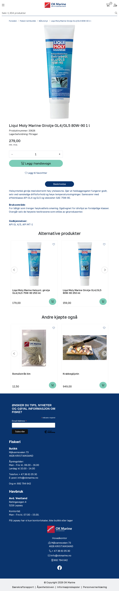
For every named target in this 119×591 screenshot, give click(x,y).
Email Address (19, 421)
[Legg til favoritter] (54, 244)
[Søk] (116, 13)
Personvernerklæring (95, 587)
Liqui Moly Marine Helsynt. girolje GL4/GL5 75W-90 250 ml (31, 291)
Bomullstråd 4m (21, 373)
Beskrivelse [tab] (59, 184)
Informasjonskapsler (68, 587)
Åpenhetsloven (45, 587)
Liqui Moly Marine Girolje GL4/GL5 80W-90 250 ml (82, 291)
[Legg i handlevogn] (52, 301)
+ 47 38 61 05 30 (61, 550)
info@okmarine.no (61, 555)
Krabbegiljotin (71, 373)
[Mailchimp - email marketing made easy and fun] (49, 434)
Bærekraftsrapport (23, 587)
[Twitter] (59, 567)
